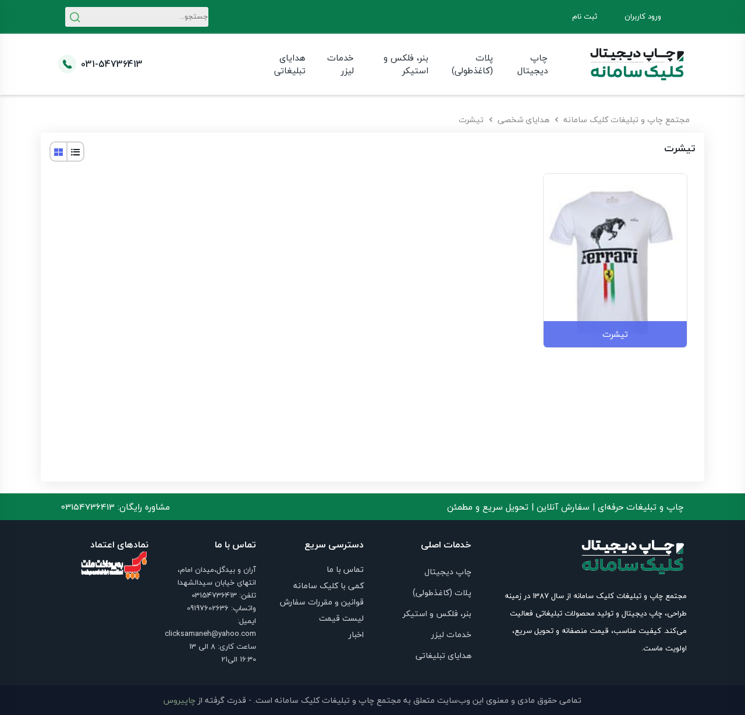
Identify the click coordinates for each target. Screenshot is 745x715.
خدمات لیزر (340, 64)
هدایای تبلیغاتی (290, 64)
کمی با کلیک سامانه (328, 585)
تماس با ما (345, 569)
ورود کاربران (643, 17)
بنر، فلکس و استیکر (406, 64)
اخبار (356, 634)
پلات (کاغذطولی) (472, 64)
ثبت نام (584, 17)
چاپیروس (180, 700)
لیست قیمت (341, 618)
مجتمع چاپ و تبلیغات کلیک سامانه (626, 119)
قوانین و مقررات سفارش (322, 602)
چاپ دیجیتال (532, 64)
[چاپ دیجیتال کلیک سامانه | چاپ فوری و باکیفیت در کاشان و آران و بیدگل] (637, 64)
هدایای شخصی (523, 119)
